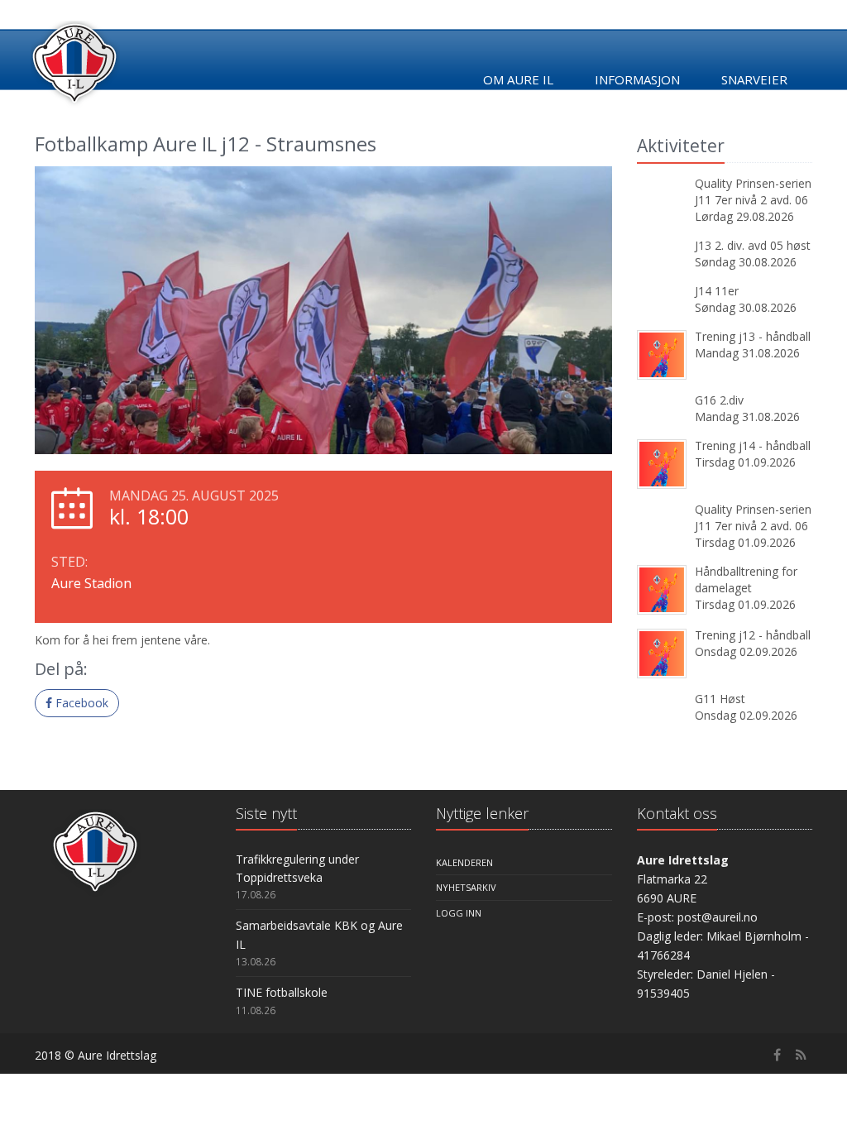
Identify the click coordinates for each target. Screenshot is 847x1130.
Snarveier (754, 79)
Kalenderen (464, 862)
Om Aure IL (518, 79)
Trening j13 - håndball (753, 336)
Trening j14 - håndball (753, 445)
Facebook (80, 703)
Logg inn (458, 913)
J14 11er (717, 291)
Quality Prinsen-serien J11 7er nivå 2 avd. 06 (753, 191)
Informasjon (637, 79)
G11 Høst (720, 698)
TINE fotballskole (282, 992)
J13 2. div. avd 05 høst (753, 245)
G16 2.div (719, 400)
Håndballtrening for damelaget (746, 579)
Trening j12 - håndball (753, 635)
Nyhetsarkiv (466, 887)
